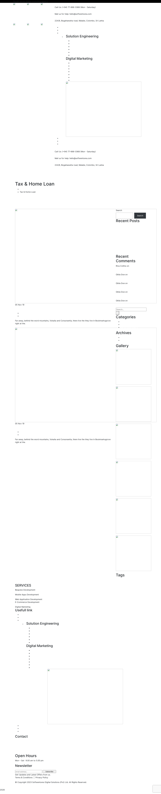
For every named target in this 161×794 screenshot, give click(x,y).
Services (23, 620)
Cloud (127, 581)
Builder (120, 581)
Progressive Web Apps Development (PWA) (91, 52)
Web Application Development (86, 43)
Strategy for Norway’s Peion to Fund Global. (54, 308)
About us (24, 617)
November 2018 (128, 340)
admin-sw (25, 313)
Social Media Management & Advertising (90, 71)
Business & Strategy (130, 321)
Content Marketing (80, 77)
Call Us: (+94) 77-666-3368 (67, 7)
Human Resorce (128, 324)
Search (119, 210)
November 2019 (129, 337)
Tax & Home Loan (129, 327)
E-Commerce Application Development (90, 49)
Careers (23, 728)
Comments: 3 (27, 434)
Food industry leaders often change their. (52, 427)
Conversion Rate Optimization (84, 69)
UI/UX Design (78, 55)
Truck (143, 581)
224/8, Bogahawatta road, (66, 20)
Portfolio (24, 614)
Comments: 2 (27, 316)
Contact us (25, 731)
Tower (139, 581)
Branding (76, 80)
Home (22, 189)
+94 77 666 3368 (23, 750)
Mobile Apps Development (83, 46)
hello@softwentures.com (26, 741)
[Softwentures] (20, 4)
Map (133, 581)
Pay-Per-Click (77, 66)
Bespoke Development (82, 41)
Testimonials (25, 725)
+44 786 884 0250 (23, 745)
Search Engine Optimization (84, 63)
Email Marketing (79, 74)
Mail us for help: (62, 14)
